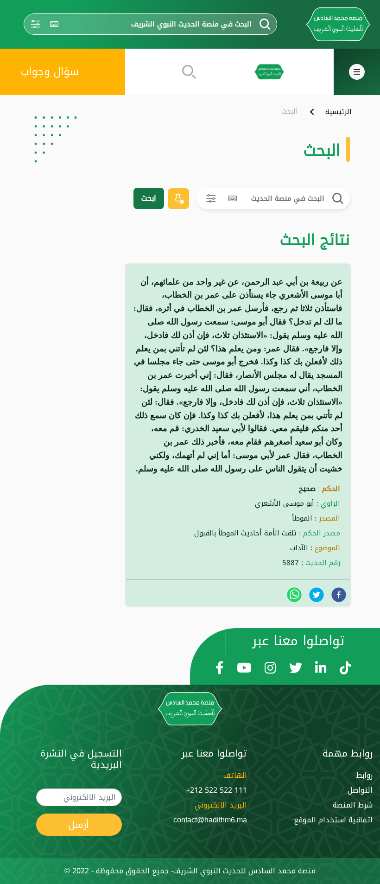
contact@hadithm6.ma (210, 820)
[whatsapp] (294, 594)
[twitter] (316, 594)
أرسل (79, 824)
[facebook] (338, 594)
